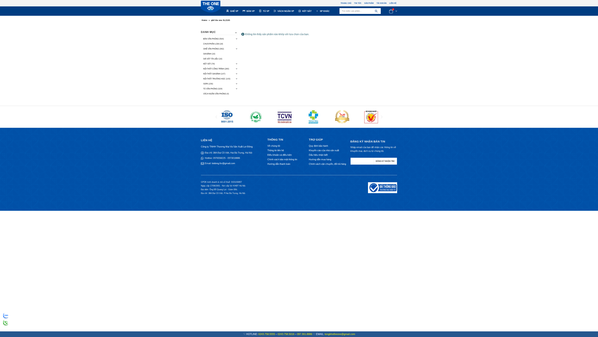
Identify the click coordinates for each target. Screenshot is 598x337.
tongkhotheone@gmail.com (340, 334)
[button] (216, 117)
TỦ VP (266, 11)
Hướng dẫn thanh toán (278, 164)
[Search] (376, 11)
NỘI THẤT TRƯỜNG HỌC (214, 79)
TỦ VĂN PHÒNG (210, 89)
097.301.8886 (304, 334)
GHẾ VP (234, 11)
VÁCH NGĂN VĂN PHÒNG (214, 94)
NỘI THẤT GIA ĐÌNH (211, 74)
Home (204, 20)
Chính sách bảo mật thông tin (282, 159)
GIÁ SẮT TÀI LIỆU (210, 59)
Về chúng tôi (273, 145)
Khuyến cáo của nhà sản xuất (324, 150)
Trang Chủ (346, 3)
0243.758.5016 (286, 334)
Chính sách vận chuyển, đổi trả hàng (327, 164)
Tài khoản (382, 3)
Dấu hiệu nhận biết (318, 155)
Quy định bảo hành (318, 145)
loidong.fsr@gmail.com (223, 163)
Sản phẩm (369, 3)
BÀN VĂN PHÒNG (211, 39)
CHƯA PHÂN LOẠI (211, 44)
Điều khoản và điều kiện (279, 155)
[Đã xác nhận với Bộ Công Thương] (382, 187)
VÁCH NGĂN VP (286, 11)
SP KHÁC (325, 11)
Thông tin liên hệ (275, 150)
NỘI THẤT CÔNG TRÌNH (213, 69)
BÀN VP (251, 11)
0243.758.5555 (266, 334)
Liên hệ (392, 3)
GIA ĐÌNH (207, 54)
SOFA (205, 84)
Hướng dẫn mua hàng (320, 159)
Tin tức (357, 3)
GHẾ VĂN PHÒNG (211, 49)
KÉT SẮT (307, 11)
